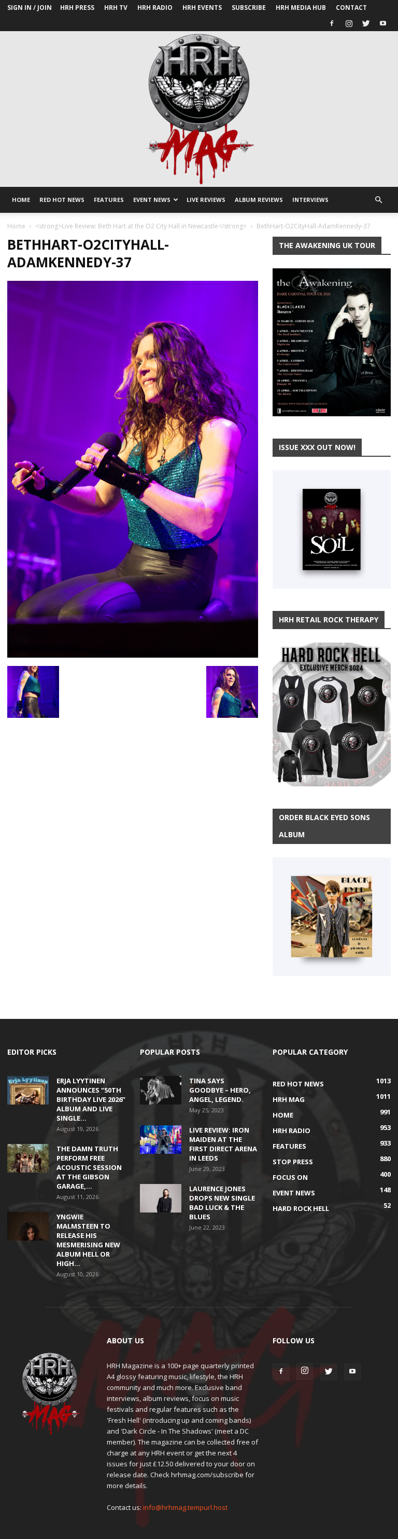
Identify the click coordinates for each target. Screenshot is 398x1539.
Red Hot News (61, 199)
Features (109, 199)
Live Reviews (206, 199)
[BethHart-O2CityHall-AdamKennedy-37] (132, 655)
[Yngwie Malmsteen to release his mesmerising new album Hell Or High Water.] (28, 1226)
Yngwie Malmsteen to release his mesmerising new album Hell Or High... (88, 1240)
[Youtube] (383, 23)
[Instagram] (349, 23)
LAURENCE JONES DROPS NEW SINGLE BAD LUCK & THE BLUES (222, 1202)
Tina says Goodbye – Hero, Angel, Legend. (220, 1090)
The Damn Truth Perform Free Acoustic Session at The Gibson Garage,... (89, 1167)
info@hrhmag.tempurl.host (185, 1507)
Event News (151, 199)
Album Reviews (259, 199)
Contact (351, 7)
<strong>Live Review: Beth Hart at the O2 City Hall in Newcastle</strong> (141, 226)
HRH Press (77, 7)
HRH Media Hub (301, 7)
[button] (378, 200)
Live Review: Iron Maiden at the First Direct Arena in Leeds (223, 1144)
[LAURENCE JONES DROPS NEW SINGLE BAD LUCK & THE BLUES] (160, 1198)
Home (21, 199)
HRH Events (202, 7)
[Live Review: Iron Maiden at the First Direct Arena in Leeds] (160, 1139)
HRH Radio (155, 7)
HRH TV (115, 7)
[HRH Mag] (199, 109)
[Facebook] (331, 23)
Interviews (310, 199)
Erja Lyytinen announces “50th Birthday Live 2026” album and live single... (90, 1099)
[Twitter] (366, 23)
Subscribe (249, 7)
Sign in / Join (29, 7)
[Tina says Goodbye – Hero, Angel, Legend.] (160, 1090)
